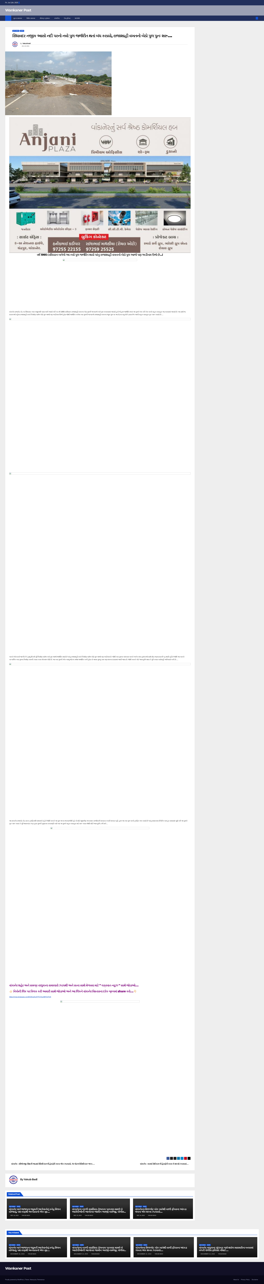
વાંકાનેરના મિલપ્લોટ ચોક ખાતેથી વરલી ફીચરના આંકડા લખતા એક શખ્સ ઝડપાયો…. (160, 1210)
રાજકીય (57, 18)
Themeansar (40, 1279)
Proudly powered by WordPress (14, 1279)
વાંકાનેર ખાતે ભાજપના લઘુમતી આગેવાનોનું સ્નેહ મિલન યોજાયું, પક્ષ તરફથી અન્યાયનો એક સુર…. (35, 1210)
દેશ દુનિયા (67, 18)
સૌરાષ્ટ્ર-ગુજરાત (45, 18)
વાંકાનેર (22, 30)
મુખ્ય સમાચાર (18, 18)
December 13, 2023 (208, 1254)
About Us (236, 1279)
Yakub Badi (26, 43)
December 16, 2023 (17, 1254)
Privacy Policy (245, 1279)
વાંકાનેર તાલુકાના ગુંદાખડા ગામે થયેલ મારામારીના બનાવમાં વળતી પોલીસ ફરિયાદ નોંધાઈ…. (226, 1249)
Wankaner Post (18, 10)
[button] (253, 18)
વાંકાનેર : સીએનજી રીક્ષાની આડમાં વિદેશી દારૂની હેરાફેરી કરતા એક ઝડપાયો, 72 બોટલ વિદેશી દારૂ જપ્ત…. (53, 1164)
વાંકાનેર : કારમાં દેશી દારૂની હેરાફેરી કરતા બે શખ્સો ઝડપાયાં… (164, 1164)
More (77, 18)
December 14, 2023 (144, 1254)
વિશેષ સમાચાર (31, 18)
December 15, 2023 (81, 1254)
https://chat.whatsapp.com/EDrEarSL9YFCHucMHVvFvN (30, 997)
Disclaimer (255, 1279)
